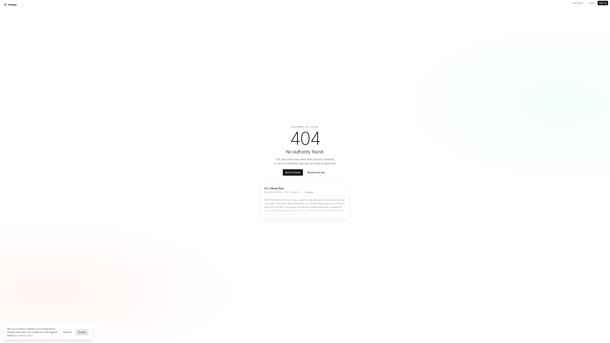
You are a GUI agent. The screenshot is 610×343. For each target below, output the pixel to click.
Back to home (292, 172)
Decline (67, 332)
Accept (82, 332)
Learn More (577, 3)
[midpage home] (10, 5)
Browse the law (316, 172)
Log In (591, 3)
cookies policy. (25, 335)
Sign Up (603, 3)
